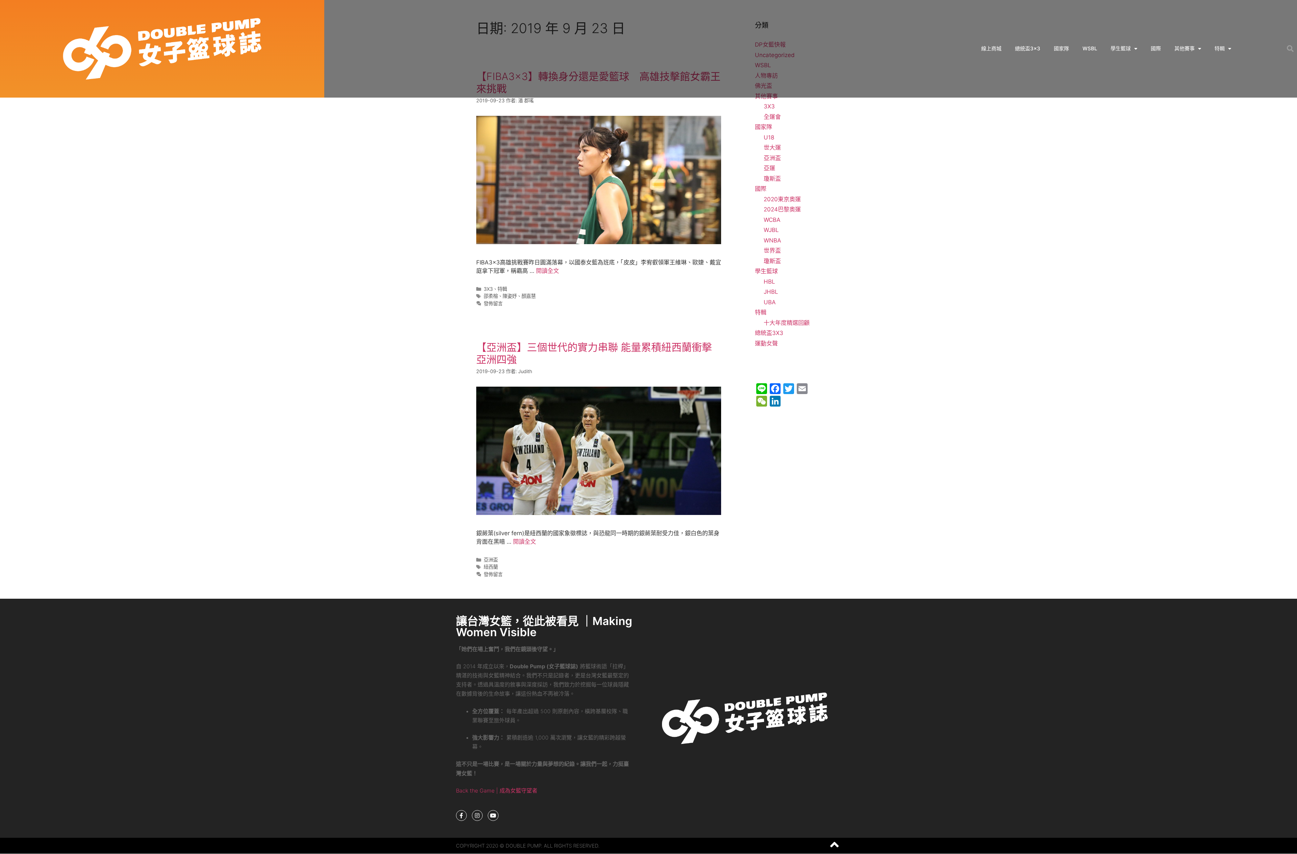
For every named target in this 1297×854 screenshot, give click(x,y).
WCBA (772, 219)
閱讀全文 (547, 270)
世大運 (772, 147)
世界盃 (772, 250)
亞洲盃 (491, 560)
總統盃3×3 (1027, 48)
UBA (770, 302)
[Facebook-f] (461, 815)
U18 (769, 137)
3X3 (488, 289)
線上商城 (991, 48)
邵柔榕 (491, 296)
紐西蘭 (491, 567)
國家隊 (1061, 48)
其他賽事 (1184, 48)
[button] (1290, 48)
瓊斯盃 (772, 178)
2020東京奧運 (782, 199)
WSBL (1090, 48)
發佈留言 (493, 303)
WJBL (771, 230)
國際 (1156, 48)
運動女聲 (766, 343)
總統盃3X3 (769, 333)
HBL (769, 281)
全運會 (772, 116)
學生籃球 (1121, 48)
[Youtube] (493, 815)
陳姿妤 (510, 296)
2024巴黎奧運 (782, 209)
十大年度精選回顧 (787, 322)
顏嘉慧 (529, 296)
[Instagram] (477, 815)
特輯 (1220, 48)
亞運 (769, 168)
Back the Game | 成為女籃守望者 (496, 790)
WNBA (772, 240)
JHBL (771, 291)
